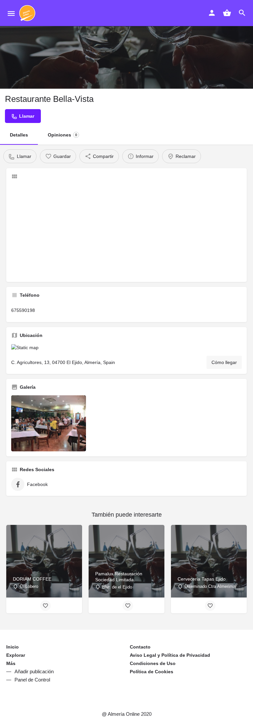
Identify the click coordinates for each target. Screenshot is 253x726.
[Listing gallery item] (48, 423)
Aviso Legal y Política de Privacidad (170, 655)
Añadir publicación (34, 671)
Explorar (15, 655)
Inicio (12, 647)
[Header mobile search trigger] (242, 13)
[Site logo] (28, 13)
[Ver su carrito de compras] (227, 13)
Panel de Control (32, 679)
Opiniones (62, 134)
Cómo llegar (224, 362)
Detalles (19, 134)
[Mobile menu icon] (11, 13)
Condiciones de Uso (153, 663)
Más (10, 663)
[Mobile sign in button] (212, 13)
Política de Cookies (151, 671)
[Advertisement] (126, 231)
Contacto (140, 647)
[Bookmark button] (45, 605)
